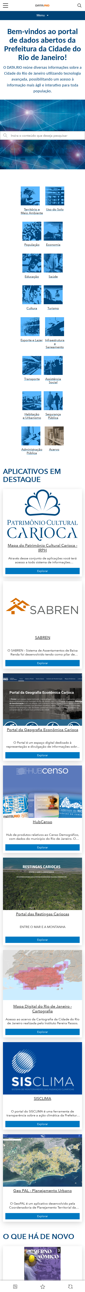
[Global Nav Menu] (5, 5)
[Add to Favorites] (42, 1286)
